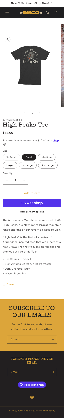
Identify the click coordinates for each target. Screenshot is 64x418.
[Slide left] (24, 113)
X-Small (13, 158)
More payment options (32, 212)
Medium (47, 157)
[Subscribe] (53, 339)
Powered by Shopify (45, 411)
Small (29, 157)
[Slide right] (40, 113)
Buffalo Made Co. (26, 411)
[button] (7, 13)
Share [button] (10, 284)
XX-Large (48, 165)
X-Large (28, 165)
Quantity (7, 173)
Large (10, 165)
